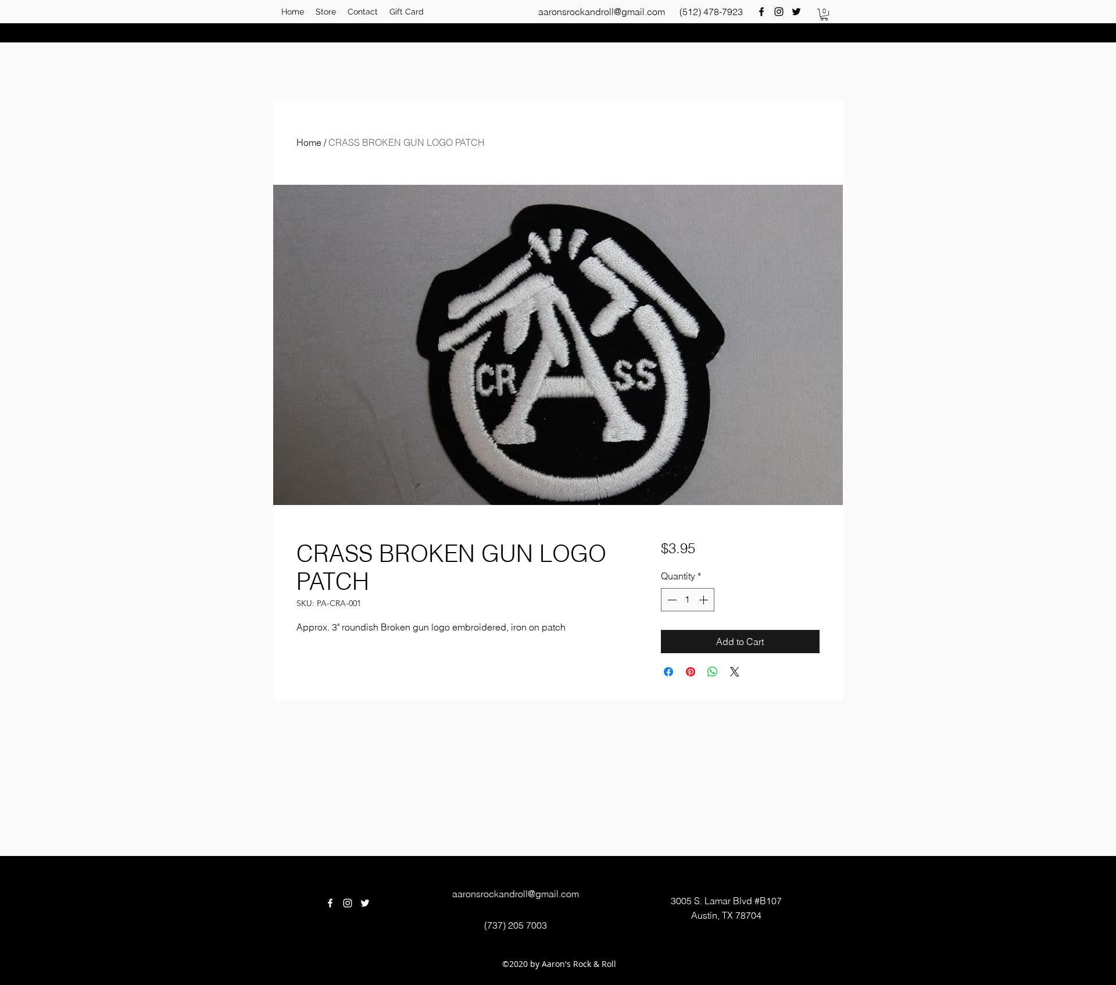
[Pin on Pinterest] (691, 672)
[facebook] (761, 11)
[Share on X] (735, 672)
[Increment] (704, 600)
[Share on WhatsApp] (713, 672)
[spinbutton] (687, 600)
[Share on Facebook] (668, 672)
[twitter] (796, 11)
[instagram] (779, 11)
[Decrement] (671, 600)
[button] (824, 14)
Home (308, 142)
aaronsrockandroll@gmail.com (601, 11)
